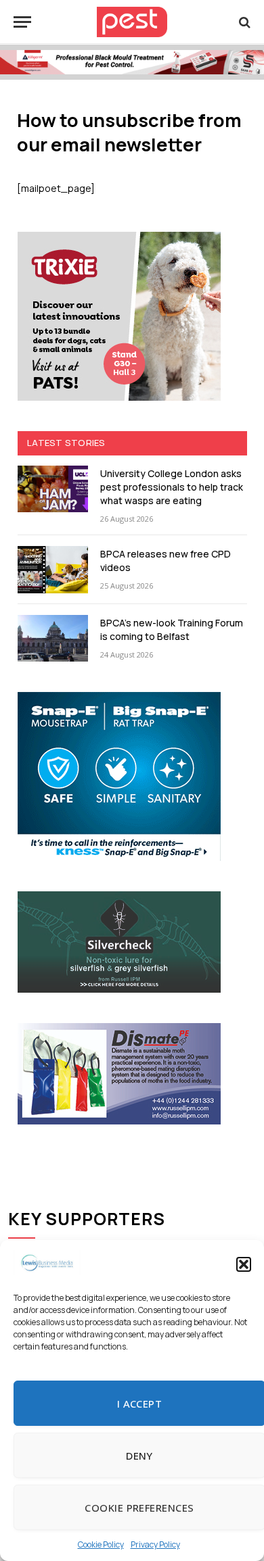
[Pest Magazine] (132, 22)
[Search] (243, 22)
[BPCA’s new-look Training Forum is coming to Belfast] (53, 638)
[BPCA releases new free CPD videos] (53, 569)
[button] (243, 1264)
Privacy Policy (155, 1544)
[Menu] (22, 22)
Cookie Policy (101, 1544)
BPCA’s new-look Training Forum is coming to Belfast (171, 629)
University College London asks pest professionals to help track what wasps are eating (171, 487)
